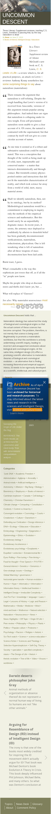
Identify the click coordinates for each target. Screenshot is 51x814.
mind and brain (10, 610)
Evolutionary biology (12, 540)
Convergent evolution (13, 513)
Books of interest (11, 40)
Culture (19, 518)
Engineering (21, 531)
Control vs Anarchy (22, 509)
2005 (31, 425)
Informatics (24, 584)
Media (20, 606)
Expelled (7, 553)
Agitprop (21, 478)
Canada (26, 496)
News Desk (22, 804)
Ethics (20, 535)
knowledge (22, 597)
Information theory (12, 588)
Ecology (13, 526)
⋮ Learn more (15, 413)
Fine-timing (34, 557)
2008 (31, 419)
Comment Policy (26, 807)
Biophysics (21, 491)
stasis (6, 654)
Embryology (9, 531)
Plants (40, 623)
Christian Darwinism (24, 500)
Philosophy (21, 623)
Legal (6, 601)
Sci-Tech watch (10, 636)
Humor (7, 584)
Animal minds (10, 482)
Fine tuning (22, 557)
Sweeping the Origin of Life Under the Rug (13, 426)
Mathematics (9, 606)
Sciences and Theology (29, 641)
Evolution (30, 535)
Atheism (19, 487)
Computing (24, 504)
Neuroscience (21, 614)
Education (35, 526)
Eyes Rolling (9, 557)
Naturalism (35, 40)
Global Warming (11, 575)
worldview (8, 663)
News (7, 37)
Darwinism (30, 518)
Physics (32, 623)
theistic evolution (11, 658)
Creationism (9, 518)
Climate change (10, 504)
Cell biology (38, 496)
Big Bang (29, 487)
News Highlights (11, 619)
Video (34, 658)
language (33, 597)
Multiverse (23, 610)
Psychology (9, 632)
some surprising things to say (18, 84)
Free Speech (26, 562)
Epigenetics (34, 531)
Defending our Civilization (15, 522)
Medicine (29, 606)
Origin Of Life (36, 619)
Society (7, 650)
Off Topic (24, 619)
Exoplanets (32, 548)
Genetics (24, 566)
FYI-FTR (38, 562)
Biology (38, 487)
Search (42, 377)
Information (36, 584)
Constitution (37, 504)
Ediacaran (23, 526)
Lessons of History (18, 601)
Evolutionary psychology (14, 548)
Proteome (32, 628)
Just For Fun (9, 597)
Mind (37, 606)
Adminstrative (10, 478)
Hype (14, 584)
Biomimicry (9, 491)
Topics (9, 804)
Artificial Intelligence (26, 482)
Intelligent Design (24, 40)
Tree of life (25, 658)
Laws (41, 597)
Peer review (9, 623)
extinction (17, 553)
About (9, 807)
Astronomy (8, 487)
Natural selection (37, 610)
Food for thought (11, 562)
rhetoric (38, 632)
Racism (19, 632)
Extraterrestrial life (32, 553)
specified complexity (33, 650)
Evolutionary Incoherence (15, 544)
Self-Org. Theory (37, 645)
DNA (6, 526)
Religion (29, 632)
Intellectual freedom (30, 588)
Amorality (32, 478)
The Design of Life (19, 654)
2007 (37, 419)
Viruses (42, 658)
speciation (16, 650)
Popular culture (18, 628)
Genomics (34, 566)
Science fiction (10, 641)
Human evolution (34, 579)
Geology (28, 570)
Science (23, 636)
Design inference (35, 522)
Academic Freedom (24, 474)
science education (37, 636)
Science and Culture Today (27, 409)
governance (25, 575)
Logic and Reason (38, 601)
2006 (43, 419)
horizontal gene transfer (14, 579)
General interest (11, 566)
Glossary (37, 804)
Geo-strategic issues (13, 570)
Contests (8, 509)
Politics (7, 628)
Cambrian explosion (12, 496)
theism (32, 654)
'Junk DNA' (9, 474)
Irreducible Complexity (31, 592)
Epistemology (10, 535)
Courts (40, 513)
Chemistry (8, 500)
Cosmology (29, 513)
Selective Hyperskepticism (15, 645)
